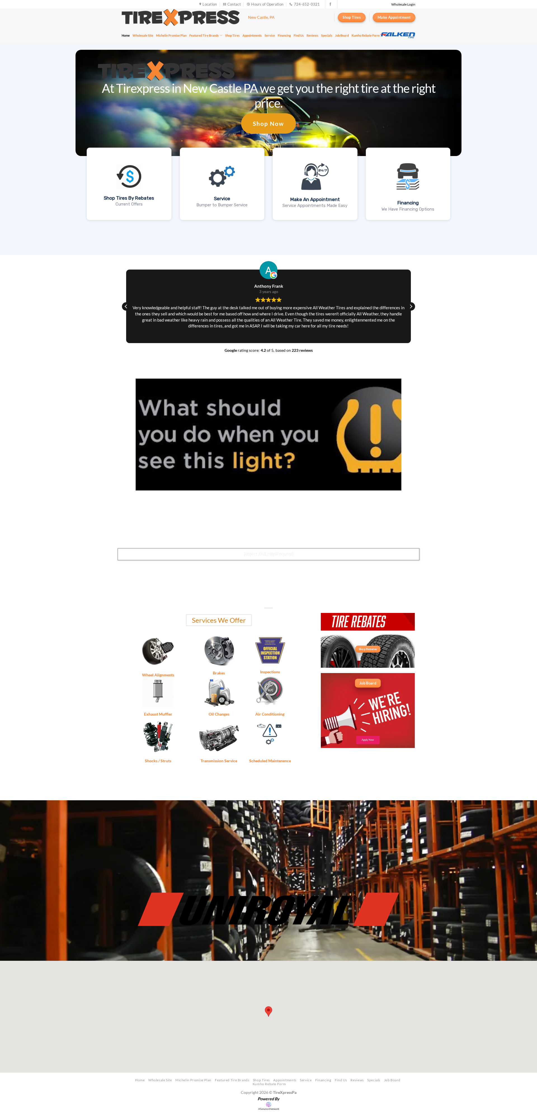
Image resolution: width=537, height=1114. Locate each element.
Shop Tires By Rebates (129, 198)
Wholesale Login (403, 4)
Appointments (252, 35)
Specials (326, 35)
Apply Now (368, 739)
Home (126, 35)
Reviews (312, 35)
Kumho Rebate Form (366, 35)
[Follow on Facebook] (330, 4)
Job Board (342, 35)
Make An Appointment (315, 199)
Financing (284, 35)
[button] (411, 306)
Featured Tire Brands (204, 35)
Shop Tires (232, 35)
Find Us (299, 35)
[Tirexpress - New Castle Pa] (181, 17)
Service (270, 35)
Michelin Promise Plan (171, 35)
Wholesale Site (143, 35)
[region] (397, 35)
